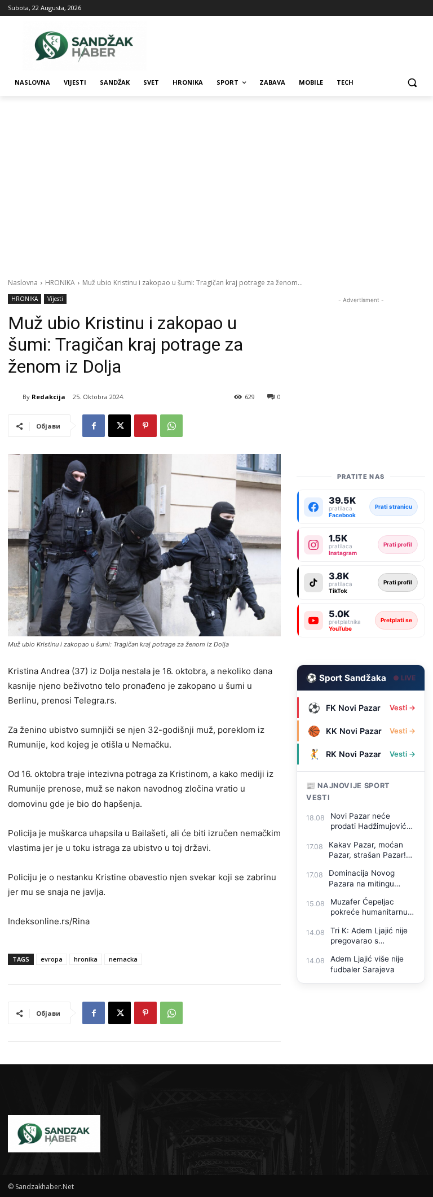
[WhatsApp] (171, 425)
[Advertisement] (216, 181)
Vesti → (403, 708)
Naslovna (23, 282)
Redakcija (48, 396)
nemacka (123, 959)
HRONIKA (60, 282)
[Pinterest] (145, 425)
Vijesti (55, 299)
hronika (86, 959)
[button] (412, 82)
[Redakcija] (15, 397)
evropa (52, 959)
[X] (119, 425)
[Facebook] (93, 425)
